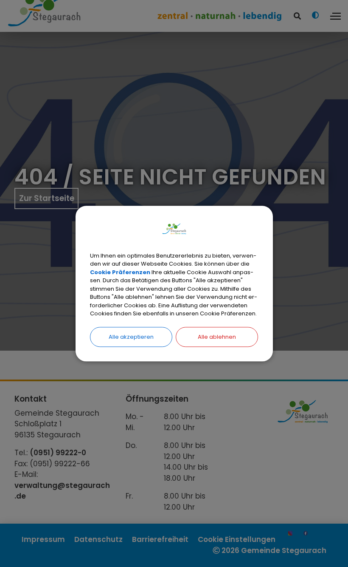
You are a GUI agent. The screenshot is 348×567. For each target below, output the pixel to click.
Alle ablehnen (217, 337)
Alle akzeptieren (131, 337)
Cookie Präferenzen (120, 272)
